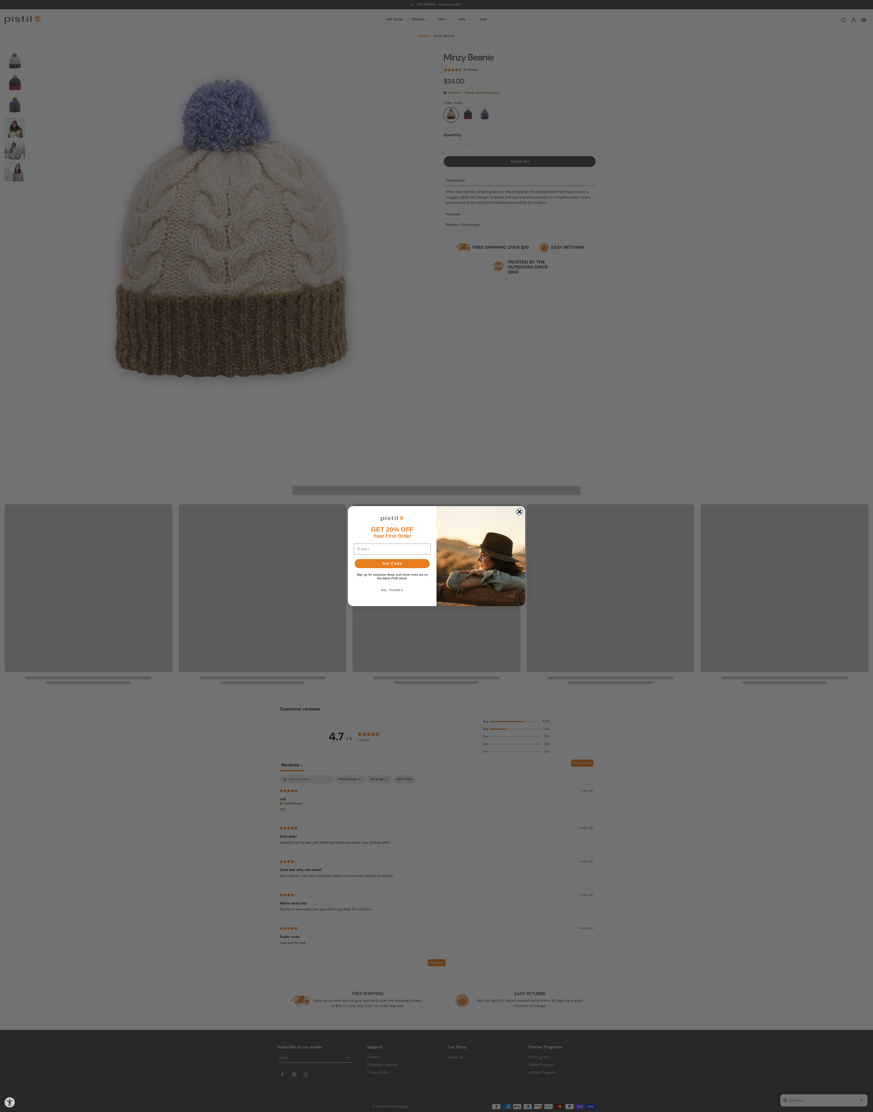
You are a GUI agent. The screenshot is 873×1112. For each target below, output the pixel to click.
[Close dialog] (519, 511)
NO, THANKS (392, 590)
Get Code (392, 563)
